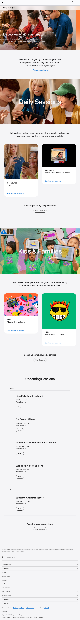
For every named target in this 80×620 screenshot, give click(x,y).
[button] (67, 2)
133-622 (46, 608)
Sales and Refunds (26, 617)
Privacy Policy (6, 617)
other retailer (30, 608)
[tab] (35, 48)
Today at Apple (8, 7)
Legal (35, 617)
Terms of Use (15, 617)
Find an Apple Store (18, 608)
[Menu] (77, 2)
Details (21, 407)
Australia (4, 611)
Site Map (41, 617)
